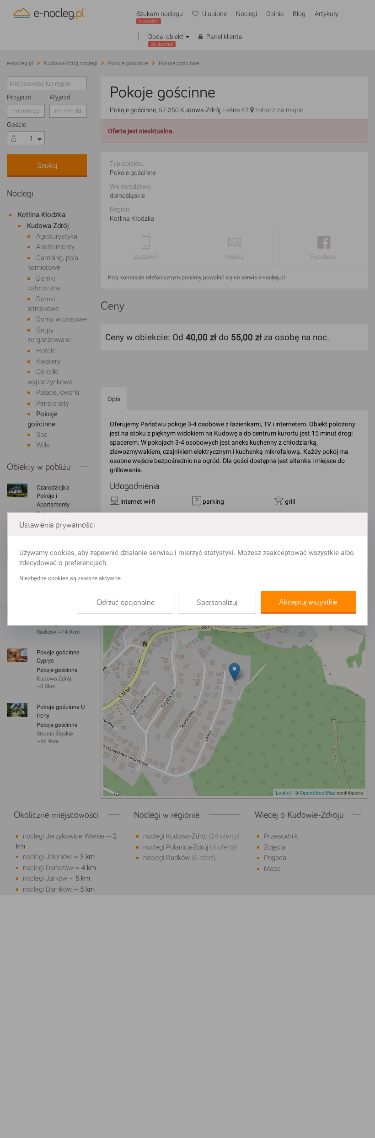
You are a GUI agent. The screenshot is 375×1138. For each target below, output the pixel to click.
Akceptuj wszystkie (308, 602)
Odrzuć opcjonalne (125, 603)
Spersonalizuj (217, 603)
